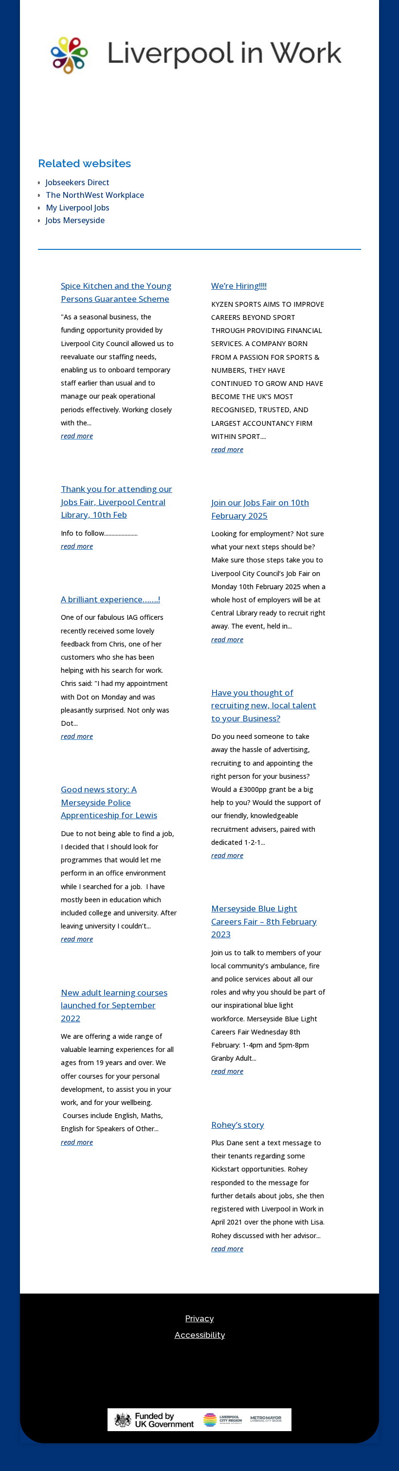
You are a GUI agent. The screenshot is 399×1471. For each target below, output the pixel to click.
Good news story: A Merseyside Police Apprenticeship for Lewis (109, 802)
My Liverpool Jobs (77, 207)
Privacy (199, 1318)
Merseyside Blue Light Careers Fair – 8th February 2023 (264, 921)
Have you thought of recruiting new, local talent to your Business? (263, 705)
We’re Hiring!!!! (239, 285)
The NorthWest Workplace (95, 195)
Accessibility (200, 1335)
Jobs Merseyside (75, 220)
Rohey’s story (237, 1124)
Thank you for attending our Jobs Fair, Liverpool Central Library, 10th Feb (116, 501)
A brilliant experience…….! (110, 599)
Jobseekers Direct (77, 182)
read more (77, 435)
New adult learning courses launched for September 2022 (114, 1005)
